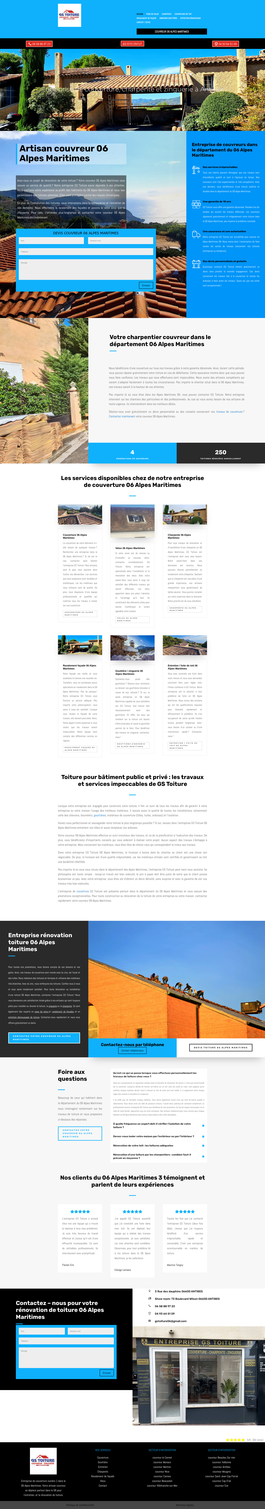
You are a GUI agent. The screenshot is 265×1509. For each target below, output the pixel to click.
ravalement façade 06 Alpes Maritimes (80, 749)
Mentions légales (185, 1505)
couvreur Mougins (222, 1471)
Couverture (102, 1457)
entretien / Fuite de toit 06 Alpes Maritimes (184, 745)
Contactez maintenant (122, 416)
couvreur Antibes (221, 1467)
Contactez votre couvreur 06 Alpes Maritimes (42, 1038)
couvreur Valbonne (221, 1462)
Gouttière (103, 1462)
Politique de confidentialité (80, 1505)
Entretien (103, 1467)
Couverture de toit (183, 14)
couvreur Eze (221, 1485)
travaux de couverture (229, 412)
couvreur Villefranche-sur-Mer (162, 1485)
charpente (166, 14)
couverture (83, 891)
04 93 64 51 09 (228, 44)
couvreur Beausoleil (162, 1481)
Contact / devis (143, 22)
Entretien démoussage (190, 18)
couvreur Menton (162, 1467)
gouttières (100, 815)
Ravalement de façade (146, 18)
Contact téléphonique (132, 1050)
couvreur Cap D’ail (221, 1481)
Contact (103, 1485)
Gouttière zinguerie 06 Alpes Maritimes (131, 745)
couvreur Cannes (162, 1476)
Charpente (102, 1471)
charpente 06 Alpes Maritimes (183, 609)
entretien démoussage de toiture (23, 1017)
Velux (102, 1481)
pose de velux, (42, 1011)
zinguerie (53, 1006)
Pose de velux (152, 14)
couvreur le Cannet (162, 1457)
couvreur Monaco (162, 1462)
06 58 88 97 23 (41, 44)
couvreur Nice (162, 1471)
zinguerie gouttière (168, 18)
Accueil (140, 14)
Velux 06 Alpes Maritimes (127, 619)
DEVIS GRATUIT (134, 44)
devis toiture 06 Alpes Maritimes (221, 1047)
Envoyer (146, 285)
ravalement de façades (63, 1011)
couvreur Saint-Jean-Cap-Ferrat (221, 1476)
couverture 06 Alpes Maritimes (79, 613)
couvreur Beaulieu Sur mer (221, 1457)
